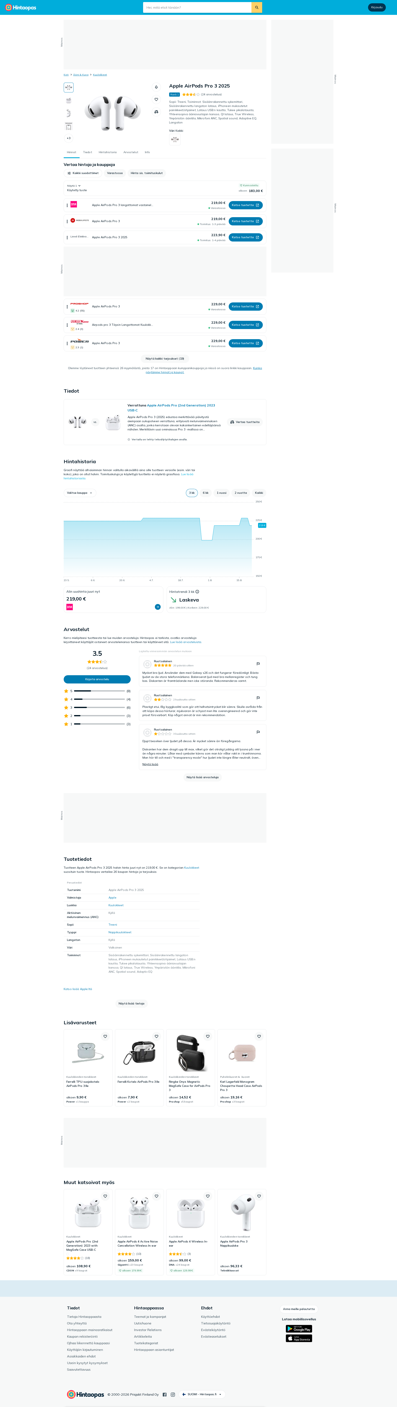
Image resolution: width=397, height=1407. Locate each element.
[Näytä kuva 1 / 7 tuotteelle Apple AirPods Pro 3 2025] (69, 87)
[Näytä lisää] (67, 205)
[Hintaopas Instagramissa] (172, 1394)
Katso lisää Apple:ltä (78, 989)
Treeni (113, 924)
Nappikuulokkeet (120, 932)
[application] (165, 541)
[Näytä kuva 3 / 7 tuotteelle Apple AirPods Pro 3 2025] (69, 113)
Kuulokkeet (100, 74)
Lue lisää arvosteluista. (186, 642)
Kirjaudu (377, 7)
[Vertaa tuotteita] (156, 111)
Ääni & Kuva (80, 74)
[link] (165, 422)
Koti (66, 74)
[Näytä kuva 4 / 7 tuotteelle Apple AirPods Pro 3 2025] (69, 126)
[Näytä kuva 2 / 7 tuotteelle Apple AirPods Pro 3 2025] (69, 100)
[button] (68, 138)
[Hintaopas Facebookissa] (164, 1394)
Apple (112, 897)
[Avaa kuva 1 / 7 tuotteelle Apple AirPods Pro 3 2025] (113, 113)
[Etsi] (256, 7)
